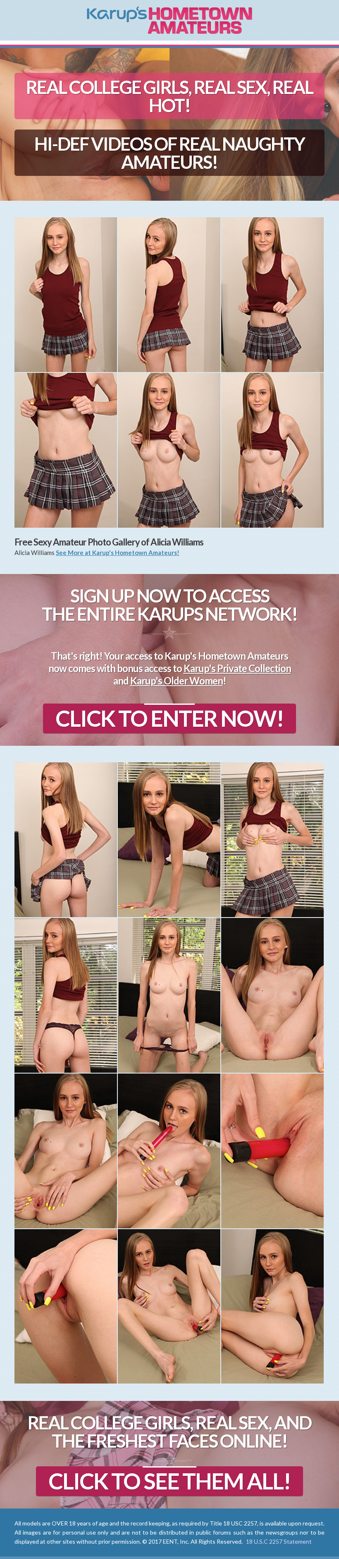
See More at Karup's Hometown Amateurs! (117, 552)
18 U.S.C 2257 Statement (279, 1541)
